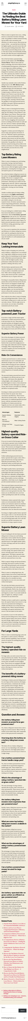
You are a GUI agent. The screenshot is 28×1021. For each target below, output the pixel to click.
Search (3, 1007)
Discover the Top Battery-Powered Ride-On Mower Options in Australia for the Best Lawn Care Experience (14, 955)
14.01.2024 (20, 26)
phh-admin (11, 26)
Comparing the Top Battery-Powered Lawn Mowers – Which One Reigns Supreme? (14, 949)
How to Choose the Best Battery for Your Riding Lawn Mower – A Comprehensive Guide (14, 969)
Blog (14, 9)
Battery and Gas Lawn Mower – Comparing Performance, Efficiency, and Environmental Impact (14, 929)
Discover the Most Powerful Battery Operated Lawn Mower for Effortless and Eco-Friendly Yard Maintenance (14, 975)
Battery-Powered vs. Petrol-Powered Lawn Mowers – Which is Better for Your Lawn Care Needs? (14, 981)
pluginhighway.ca (14, 3)
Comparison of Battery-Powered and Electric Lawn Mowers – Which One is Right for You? (15, 935)
